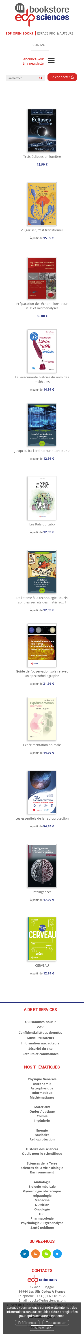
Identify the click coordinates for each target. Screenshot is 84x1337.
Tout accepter (56, 1323)
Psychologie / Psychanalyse (42, 1223)
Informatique (42, 1093)
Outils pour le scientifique (42, 1153)
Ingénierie (42, 1120)
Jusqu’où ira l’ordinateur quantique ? (42, 451)
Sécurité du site (40, 1048)
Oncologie (42, 1209)
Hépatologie (42, 1195)
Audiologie (42, 1182)
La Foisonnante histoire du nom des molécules (42, 379)
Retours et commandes (40, 1054)
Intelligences (42, 892)
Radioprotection (42, 1139)
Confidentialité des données (40, 1032)
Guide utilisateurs (40, 1038)
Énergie (42, 1130)
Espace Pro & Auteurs (55, 33)
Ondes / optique (42, 1111)
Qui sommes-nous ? (40, 1022)
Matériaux (42, 1107)
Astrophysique (42, 1088)
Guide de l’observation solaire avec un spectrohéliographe (42, 673)
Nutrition (42, 1205)
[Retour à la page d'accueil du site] (42, 15)
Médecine (42, 1200)
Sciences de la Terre (42, 1163)
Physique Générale (42, 1079)
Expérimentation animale (42, 745)
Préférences (27, 1323)
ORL (42, 1214)
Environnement (42, 1172)
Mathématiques (42, 1097)
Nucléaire (42, 1135)
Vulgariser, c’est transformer (42, 230)
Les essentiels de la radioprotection (42, 818)
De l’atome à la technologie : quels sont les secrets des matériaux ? (42, 600)
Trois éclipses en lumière (42, 156)
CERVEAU (42, 965)
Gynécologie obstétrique (42, 1191)
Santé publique (42, 1227)
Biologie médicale (42, 1186)
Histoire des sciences (42, 1149)
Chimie (42, 1116)
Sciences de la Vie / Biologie (42, 1168)
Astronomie (42, 1084)
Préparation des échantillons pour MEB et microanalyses (42, 305)
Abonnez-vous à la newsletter (34, 61)
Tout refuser (42, 1328)
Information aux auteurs (40, 1043)
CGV (40, 1027)
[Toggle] (51, 60)
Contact (39, 45)
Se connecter (61, 77)
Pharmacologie (42, 1218)
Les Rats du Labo (42, 524)
